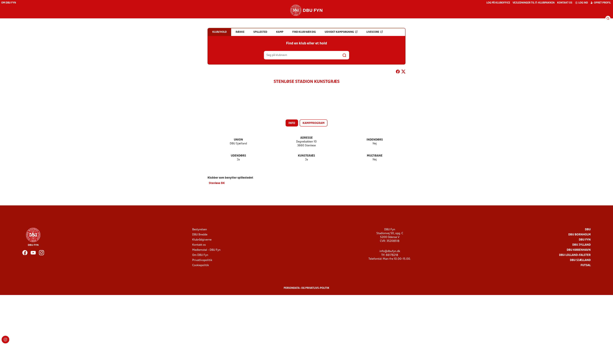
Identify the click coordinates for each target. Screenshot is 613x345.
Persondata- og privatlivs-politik (306, 288)
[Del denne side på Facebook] (398, 72)
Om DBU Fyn (8, 3)
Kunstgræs (306, 155)
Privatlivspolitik (202, 260)
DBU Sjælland (580, 260)
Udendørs (238, 155)
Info (291, 123)
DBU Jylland (581, 245)
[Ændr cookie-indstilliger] (5, 339)
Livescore (372, 32)
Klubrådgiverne (202, 239)
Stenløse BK (217, 183)
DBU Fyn (585, 239)
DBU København (579, 250)
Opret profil (602, 3)
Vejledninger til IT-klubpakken (534, 3)
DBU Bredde (199, 234)
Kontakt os (564, 3)
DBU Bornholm (579, 234)
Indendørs (375, 139)
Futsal (586, 265)
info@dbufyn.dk (389, 251)
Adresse (306, 138)
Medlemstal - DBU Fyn (206, 250)
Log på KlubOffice (498, 3)
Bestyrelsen (199, 229)
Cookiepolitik (200, 265)
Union (238, 139)
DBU (588, 229)
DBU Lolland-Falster (575, 255)
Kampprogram (314, 123)
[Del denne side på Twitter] (403, 72)
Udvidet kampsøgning (339, 32)
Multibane (374, 155)
